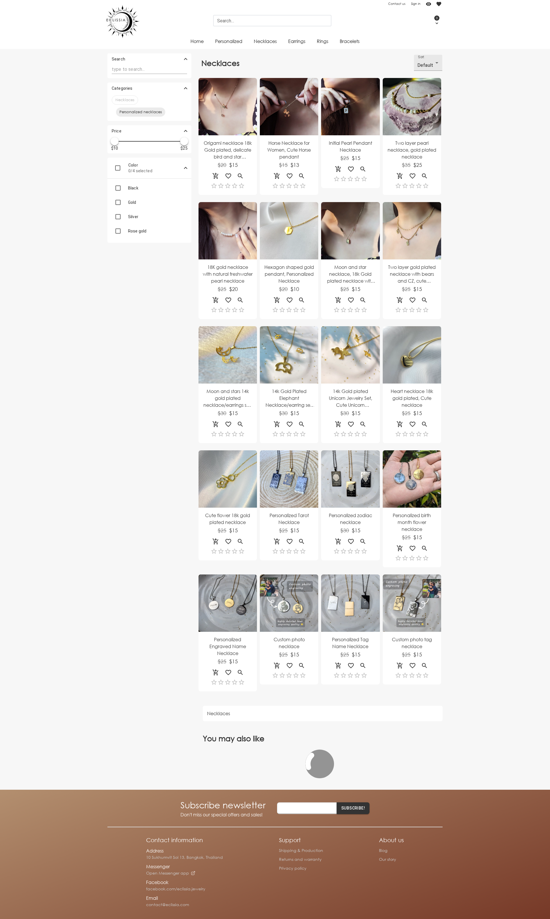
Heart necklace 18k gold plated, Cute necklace (412, 398)
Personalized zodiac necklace (350, 518)
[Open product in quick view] (240, 176)
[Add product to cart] (215, 176)
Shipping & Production (301, 850)
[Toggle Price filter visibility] (185, 131)
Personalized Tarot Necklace (289, 518)
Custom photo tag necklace (412, 642)
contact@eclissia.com (167, 904)
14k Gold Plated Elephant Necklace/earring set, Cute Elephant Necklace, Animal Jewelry (289, 398)
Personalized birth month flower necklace (412, 522)
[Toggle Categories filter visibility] (185, 88)
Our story (387, 859)
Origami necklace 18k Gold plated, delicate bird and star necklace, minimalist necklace (228, 150)
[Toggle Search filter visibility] (185, 59)
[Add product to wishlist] (228, 176)
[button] (431, 21)
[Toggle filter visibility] (185, 168)
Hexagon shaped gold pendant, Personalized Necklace (289, 274)
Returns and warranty (300, 859)
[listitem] (149, 188)
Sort (421, 57)
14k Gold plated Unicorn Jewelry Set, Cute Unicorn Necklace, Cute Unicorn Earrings (350, 398)
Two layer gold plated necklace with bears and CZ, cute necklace (412, 274)
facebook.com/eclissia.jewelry (175, 888)
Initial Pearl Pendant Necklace (350, 146)
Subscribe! (353, 808)
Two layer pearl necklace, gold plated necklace (412, 150)
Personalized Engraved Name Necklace (227, 646)
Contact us (396, 3)
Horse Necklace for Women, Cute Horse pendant (289, 150)
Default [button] (425, 65)
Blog (383, 850)
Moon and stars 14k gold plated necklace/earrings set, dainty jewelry (227, 398)
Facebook (157, 882)
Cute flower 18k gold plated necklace (227, 518)
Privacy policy (293, 868)
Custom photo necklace (289, 642)
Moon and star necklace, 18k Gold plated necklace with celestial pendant (350, 274)
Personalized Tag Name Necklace (350, 642)
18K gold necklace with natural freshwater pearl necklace (228, 274)
